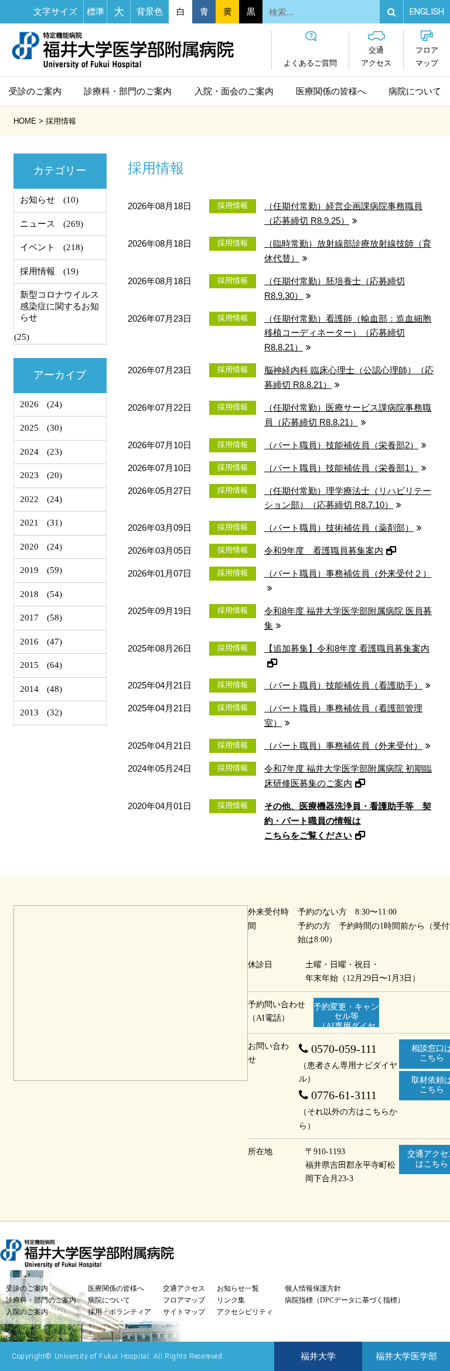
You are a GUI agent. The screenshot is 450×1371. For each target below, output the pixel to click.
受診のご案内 (35, 91)
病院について (414, 91)
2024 (29, 451)
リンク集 (231, 1300)
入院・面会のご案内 (234, 91)
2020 (29, 546)
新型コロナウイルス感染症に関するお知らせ (59, 306)
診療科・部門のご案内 (128, 91)
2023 (29, 475)
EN (427, 11)
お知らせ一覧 (238, 1288)
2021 (29, 522)
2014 (29, 689)
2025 (29, 427)
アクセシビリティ (245, 1312)
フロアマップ (426, 56)
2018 (29, 594)
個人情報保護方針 (313, 1288)
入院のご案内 (27, 1312)
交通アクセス (376, 56)
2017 (29, 617)
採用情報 (37, 271)
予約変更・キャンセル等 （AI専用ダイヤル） (346, 1014)
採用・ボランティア (119, 1312)
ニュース (37, 223)
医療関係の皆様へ (331, 91)
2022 (29, 499)
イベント (37, 247)
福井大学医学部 (406, 1356)
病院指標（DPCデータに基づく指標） (344, 1300)
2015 (29, 665)
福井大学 (318, 1356)
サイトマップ (184, 1312)
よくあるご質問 (310, 63)
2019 (29, 570)
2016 (29, 641)
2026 (29, 404)
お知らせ (37, 199)
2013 (29, 712)
